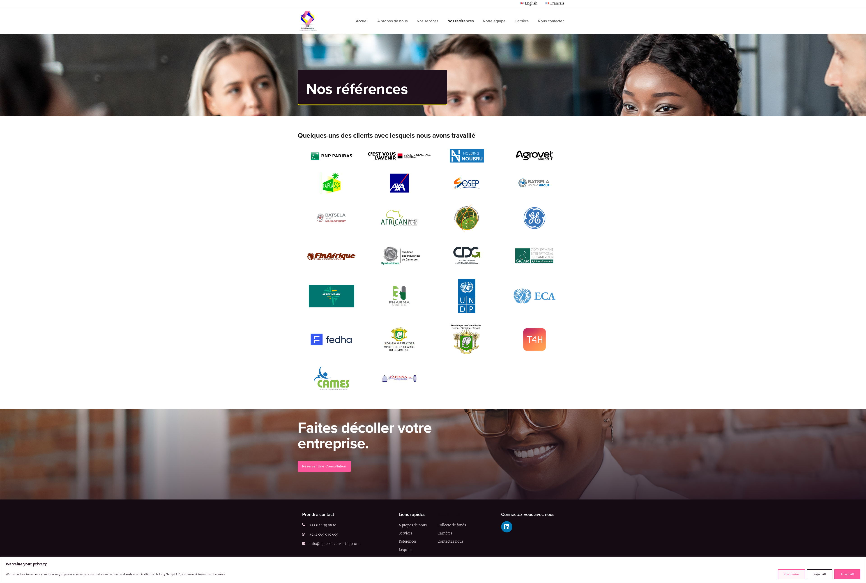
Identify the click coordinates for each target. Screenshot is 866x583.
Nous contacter (551, 21)
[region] (433, 570)
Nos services (427, 21)
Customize (791, 574)
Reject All (819, 574)
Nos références (460, 21)
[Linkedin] (506, 526)
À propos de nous (392, 21)
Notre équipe (494, 21)
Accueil (362, 21)
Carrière (522, 21)
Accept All (847, 574)
